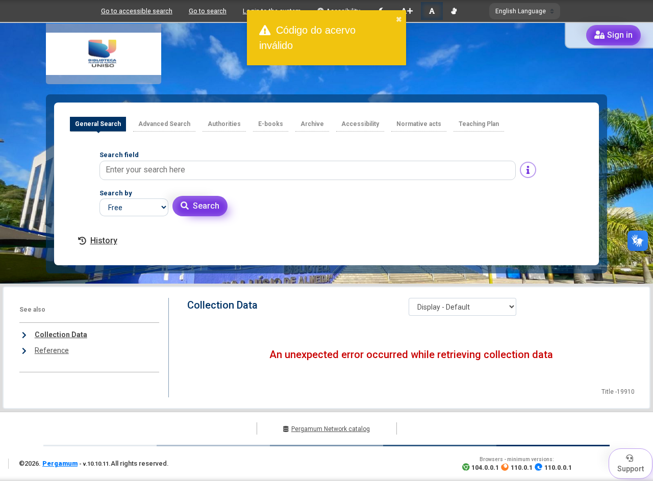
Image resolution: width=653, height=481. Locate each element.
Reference (52, 350)
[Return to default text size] (432, 11)
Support (630, 469)
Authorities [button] (224, 124)
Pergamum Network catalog (330, 429)
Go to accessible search (136, 11)
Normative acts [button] (418, 124)
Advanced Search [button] (164, 124)
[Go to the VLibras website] (454, 11)
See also (32, 309)
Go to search (208, 11)
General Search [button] (98, 124)
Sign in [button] (620, 35)
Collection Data (61, 335)
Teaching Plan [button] (479, 124)
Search (206, 206)
